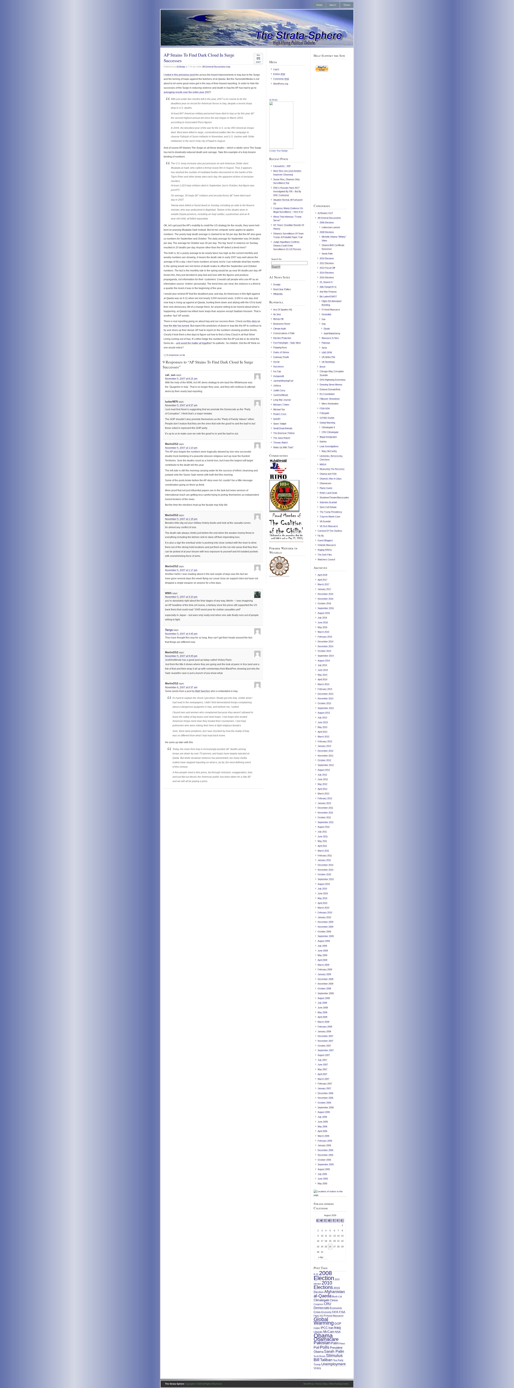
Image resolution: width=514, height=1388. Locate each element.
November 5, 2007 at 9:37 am (181, 405)
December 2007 (325, 1036)
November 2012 (325, 755)
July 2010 (322, 888)
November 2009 (325, 926)
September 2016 (326, 608)
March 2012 (323, 793)
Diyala (327, 328)
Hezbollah (326, 314)
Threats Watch (280, 442)
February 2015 (325, 636)
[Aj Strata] (281, 147)
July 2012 (322, 774)
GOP (337, 1323)
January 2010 (324, 917)
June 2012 (323, 779)
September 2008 (326, 993)
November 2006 (325, 1098)
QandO (276, 419)
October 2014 (324, 651)
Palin (335, 1343)
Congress (318, 1304)
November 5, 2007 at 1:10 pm (181, 447)
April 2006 (322, 1131)
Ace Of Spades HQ (282, 309)
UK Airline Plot (328, 357)
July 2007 (322, 1060)
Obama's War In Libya (330, 478)
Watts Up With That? (283, 447)
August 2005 (324, 1169)
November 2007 (325, 1041)
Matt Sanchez (202, 691)
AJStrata (180, 66)
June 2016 (323, 622)
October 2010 (324, 874)
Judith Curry (279, 390)
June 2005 (323, 1178)
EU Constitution (327, 394)
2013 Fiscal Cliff (327, 268)
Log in (276, 69)
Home (319, 5)
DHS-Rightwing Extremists (333, 379)
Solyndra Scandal (328, 502)
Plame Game (326, 488)
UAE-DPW (327, 352)
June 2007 (323, 1064)
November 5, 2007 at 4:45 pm (181, 633)
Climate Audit (279, 328)
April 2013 (322, 732)
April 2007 (322, 1074)
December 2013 (325, 694)
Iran (323, 319)
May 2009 (322, 955)
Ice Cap (277, 371)
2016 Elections (327, 277)
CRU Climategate (330, 432)
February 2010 (325, 912)
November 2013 (325, 698)
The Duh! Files (325, 554)
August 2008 (324, 998)
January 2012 (324, 803)
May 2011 (322, 841)
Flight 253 (318, 1316)
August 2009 (324, 941)
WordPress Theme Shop (315, 1384)
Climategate (321, 1300)
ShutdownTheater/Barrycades (334, 497)
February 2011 (325, 855)
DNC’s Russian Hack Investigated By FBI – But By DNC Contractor (287, 191)
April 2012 (322, 789)
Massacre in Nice (330, 338)
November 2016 (325, 599)
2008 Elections (327, 232)
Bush (335, 1296)
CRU (327, 1304)
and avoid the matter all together (193, 343)
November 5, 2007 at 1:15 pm (181, 519)
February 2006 (325, 1140)
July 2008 (322, 1002)
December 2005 (325, 1150)
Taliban (326, 1360)
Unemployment (333, 1364)
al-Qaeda (322, 1295)
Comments (281, 79)
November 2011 (325, 812)
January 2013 (324, 746)
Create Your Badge (278, 150)
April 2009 (322, 960)
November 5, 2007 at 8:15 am (181, 378)
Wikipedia (277, 294)
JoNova (277, 385)
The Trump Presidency (331, 512)
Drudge (276, 284)
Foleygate (324, 413)
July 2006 (322, 1117)
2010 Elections (327, 258)
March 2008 (323, 1022)
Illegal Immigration (328, 437)
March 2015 (323, 632)
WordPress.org (280, 83)
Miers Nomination (330, 403)
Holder (317, 1328)
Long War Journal (282, 400)
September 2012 (326, 765)
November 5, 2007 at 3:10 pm (181, 597)
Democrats (321, 1308)
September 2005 (326, 1164)
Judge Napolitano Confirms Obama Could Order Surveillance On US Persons (287, 245)
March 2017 (323, 584)
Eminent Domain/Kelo (330, 389)
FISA (342, 1312)
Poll (316, 1347)
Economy (326, 1312)
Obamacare (325, 483)
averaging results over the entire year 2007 (187, 92)
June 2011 (323, 836)
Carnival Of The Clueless (330, 531)
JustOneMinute (280, 395)
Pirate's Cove (279, 414)
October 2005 (324, 1160)
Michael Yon (279, 409)
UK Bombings (328, 362)
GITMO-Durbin (327, 418)
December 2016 (325, 594)
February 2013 (325, 741)
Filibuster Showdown (330, 399)
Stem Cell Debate (328, 507)
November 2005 (325, 1155)
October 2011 (324, 817)
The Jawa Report (281, 438)
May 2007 (322, 1069)
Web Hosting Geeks (339, 1384)
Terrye (169, 629)
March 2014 (323, 684)
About (332, 5)
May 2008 (322, 1012)
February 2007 (325, 1083)
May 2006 (322, 1126)
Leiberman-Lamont (331, 227)
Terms (346, 5)
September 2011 (325, 822)
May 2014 (322, 675)
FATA (335, 1312)
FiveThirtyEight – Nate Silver (287, 343)
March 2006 (323, 1136)
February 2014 (325, 689)
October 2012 (324, 760)
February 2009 (325, 969)
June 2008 (323, 1007)
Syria (324, 347)
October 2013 (324, 703)
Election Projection (282, 338)
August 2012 (324, 770)
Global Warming (327, 422)
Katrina (323, 441)
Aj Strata (273, 99)
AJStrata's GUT (325, 213)
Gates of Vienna (281, 352)
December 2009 (325, 922)
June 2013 (323, 722)
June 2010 (323, 893)
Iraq (228, 66)
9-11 (316, 1274)
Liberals (318, 1331)
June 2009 (323, 950)
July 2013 (322, 717)
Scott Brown (319, 1356)
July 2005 (322, 1174)
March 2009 (323, 965)
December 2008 (325, 979)
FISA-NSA (325, 408)
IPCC (324, 1327)
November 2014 (325, 646)
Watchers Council (326, 559)
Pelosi (342, 1343)
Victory (317, 1368)
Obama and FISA (328, 474)
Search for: (276, 259)
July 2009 (322, 946)
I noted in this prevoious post (179, 74)
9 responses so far (176, 355)
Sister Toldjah (279, 423)
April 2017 (322, 579)
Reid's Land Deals (328, 493)
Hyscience (278, 366)
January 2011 (324, 860)
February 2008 (325, 1026)
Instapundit (278, 376)
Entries (279, 74)
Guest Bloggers (325, 540)
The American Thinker (284, 433)
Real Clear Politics (282, 289)
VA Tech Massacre (329, 526)
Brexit (322, 366)
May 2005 (322, 1183)
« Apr (320, 1257)
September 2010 (326, 879)
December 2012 (325, 751)
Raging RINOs (325, 550)
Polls (324, 1347)
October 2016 (324, 603)
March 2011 (323, 850)
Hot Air (276, 362)
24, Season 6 (326, 282)
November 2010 (325, 870)
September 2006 (326, 1107)
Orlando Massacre (327, 545)
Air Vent (277, 314)
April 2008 (322, 1017)
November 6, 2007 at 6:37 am (181, 687)
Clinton (334, 1300)
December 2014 (325, 641)
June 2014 (323, 670)
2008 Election (324, 1275)
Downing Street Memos (331, 384)
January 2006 (324, 1145)
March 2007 (323, 1079)
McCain (328, 1331)
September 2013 (326, 708)
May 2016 (322, 627)
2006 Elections (327, 222)
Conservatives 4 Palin (284, 333)
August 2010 (324, 884)
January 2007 (324, 1088)
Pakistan (326, 343)
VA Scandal (325, 521)
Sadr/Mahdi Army (332, 333)
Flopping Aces (280, 347)
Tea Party (338, 1360)
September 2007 (326, 1050)
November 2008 (325, 983)
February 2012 (325, 798)
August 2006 (324, 1112)
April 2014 (322, 679)
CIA (340, 1296)
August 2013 (324, 712)
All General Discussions (214, 66)
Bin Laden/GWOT (328, 296)
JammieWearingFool (283, 380)
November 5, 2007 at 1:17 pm (181, 570)
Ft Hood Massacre (331, 309)
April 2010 (322, 903)
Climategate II (328, 427)
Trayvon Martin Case (330, 516)
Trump (317, 1364)
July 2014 (322, 665)
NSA (338, 1331)
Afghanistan (334, 1292)
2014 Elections (327, 272)
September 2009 (326, 936)
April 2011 (322, 846)
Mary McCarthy (329, 451)
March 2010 (323, 907)
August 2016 (324, 613)
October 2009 (324, 931)
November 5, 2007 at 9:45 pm (181, 656)
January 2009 (324, 974)
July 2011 (322, 831)
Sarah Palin (327, 253)
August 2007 (324, 1055)
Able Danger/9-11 (328, 287)
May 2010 (322, 898)
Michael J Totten (281, 404)
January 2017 (324, 589)
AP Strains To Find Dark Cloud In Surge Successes (199, 57)
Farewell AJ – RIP (282, 166)
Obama (323, 1335)
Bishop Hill (278, 319)
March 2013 (323, 736)
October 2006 (324, 1102)
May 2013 (322, 727)
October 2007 (324, 1045)
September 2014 (326, 655)
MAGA (323, 464)
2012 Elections (327, 263)
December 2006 (325, 1093)
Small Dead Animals (282, 428)
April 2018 (322, 575)
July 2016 (322, 617)
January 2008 (324, 1031)
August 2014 (324, 660)
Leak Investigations (329, 446)
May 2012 (322, 784)
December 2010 (325, 865)
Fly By (321, 535)
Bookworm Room (281, 324)
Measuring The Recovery (332, 469)
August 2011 (324, 827)
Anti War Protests (328, 291)
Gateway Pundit (281, 357)
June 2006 (323, 1121)
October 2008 (324, 988)
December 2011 (325, 808)
